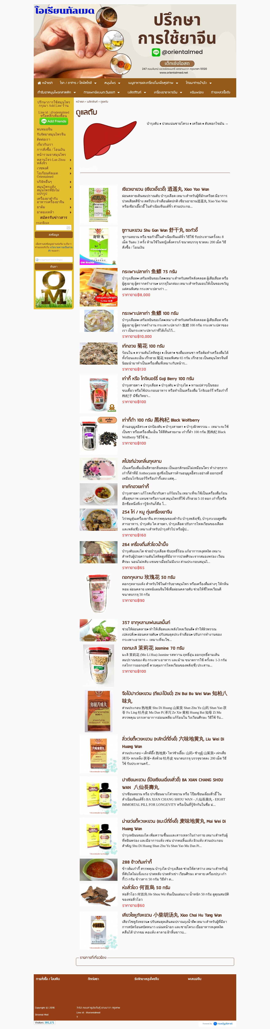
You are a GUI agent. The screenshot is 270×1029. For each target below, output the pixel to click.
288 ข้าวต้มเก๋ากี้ (137, 862)
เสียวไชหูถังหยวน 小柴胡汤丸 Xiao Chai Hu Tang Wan (172, 915)
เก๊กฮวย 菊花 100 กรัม (143, 346)
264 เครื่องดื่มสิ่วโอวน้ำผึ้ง (145, 545)
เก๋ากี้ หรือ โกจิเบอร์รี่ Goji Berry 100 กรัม (158, 379)
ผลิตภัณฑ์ (92, 102)
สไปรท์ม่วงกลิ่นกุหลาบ (142, 461)
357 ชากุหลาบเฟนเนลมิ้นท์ (146, 623)
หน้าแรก (80, 102)
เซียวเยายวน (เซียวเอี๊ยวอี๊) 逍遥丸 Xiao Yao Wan (165, 189)
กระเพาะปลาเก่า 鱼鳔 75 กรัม (149, 272)
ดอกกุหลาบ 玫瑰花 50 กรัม (148, 577)
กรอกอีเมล (42, 222)
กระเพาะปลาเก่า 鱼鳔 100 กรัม (150, 313)
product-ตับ (88, 169)
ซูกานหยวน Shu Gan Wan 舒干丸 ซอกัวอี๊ (160, 230)
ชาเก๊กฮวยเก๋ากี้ (135, 487)
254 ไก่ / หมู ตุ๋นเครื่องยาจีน (147, 512)
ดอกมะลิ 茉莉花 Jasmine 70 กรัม (153, 648)
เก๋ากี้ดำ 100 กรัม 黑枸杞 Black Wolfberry (161, 420)
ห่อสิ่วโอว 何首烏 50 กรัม (146, 888)
